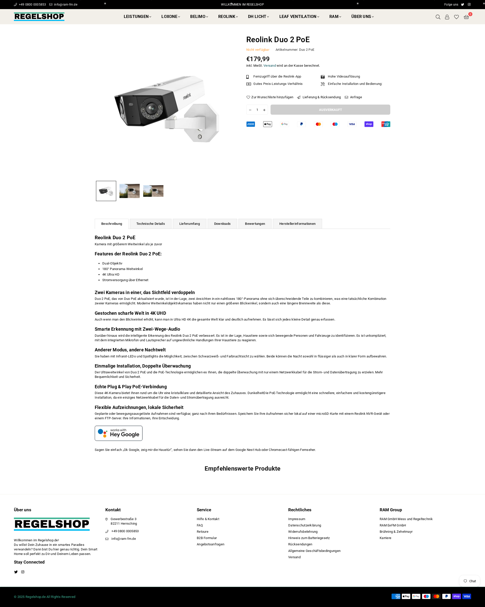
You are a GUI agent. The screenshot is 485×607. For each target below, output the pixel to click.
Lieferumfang (189, 224)
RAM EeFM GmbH (393, 525)
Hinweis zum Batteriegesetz (309, 538)
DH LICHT (257, 16)
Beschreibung (111, 224)
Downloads (222, 224)
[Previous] (101, 106)
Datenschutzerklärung (304, 525)
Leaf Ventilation (298, 16)
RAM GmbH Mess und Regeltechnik (406, 519)
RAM (333, 16)
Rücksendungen (300, 544)
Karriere (385, 538)
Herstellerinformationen (297, 224)
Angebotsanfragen (210, 544)
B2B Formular (207, 538)
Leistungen (136, 16)
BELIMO (197, 16)
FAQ (200, 525)
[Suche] (438, 16)
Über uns (361, 16)
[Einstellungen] (447, 16)
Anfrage (355, 97)
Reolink (226, 16)
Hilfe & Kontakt (208, 519)
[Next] (231, 106)
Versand (269, 65)
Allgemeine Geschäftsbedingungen (314, 551)
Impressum (296, 519)
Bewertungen (255, 224)
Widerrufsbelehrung (303, 531)
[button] (466, 16)
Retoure (202, 531)
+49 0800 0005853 (32, 4)
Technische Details (150, 224)
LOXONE (169, 16)
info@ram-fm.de (65, 4)
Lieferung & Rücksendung (321, 97)
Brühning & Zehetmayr (396, 531)
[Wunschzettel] (456, 16)
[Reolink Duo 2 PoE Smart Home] (106, 191)
